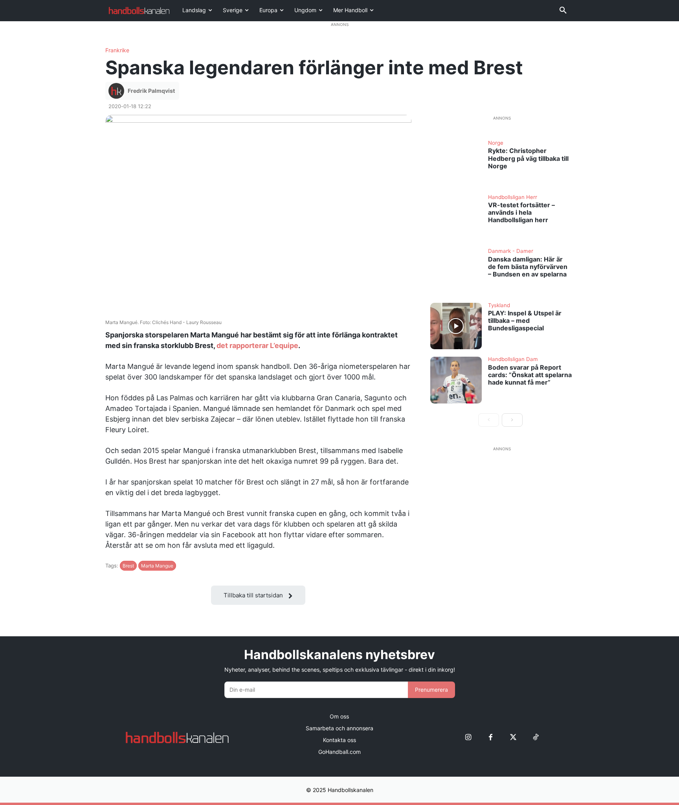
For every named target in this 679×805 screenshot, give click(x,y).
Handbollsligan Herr (512, 197)
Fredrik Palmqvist (151, 90)
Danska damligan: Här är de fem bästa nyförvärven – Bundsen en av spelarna (527, 266)
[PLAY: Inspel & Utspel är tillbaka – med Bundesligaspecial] (456, 326)
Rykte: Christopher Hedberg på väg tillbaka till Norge (528, 158)
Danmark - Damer (510, 251)
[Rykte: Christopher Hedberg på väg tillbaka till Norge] (456, 163)
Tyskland (499, 305)
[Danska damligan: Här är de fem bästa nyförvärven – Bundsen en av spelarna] (456, 272)
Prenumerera (431, 689)
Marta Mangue (157, 566)
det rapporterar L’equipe (256, 345)
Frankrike (117, 50)
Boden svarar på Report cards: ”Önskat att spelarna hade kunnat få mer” (530, 374)
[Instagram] (468, 737)
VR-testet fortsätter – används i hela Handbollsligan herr (521, 212)
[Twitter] (513, 737)
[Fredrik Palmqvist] (117, 91)
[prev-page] (488, 420)
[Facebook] (490, 737)
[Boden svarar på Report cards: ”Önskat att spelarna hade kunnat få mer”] (456, 380)
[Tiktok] (535, 737)
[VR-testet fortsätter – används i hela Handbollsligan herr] (456, 218)
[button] (563, 10)
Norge (495, 143)
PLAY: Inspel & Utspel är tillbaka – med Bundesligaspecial (525, 320)
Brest (128, 566)
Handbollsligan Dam (513, 359)
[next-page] (512, 420)
